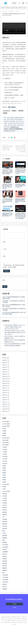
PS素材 (4, 482)
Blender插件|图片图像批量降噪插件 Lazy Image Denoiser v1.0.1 (7, 215)
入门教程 (4, 498)
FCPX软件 (5, 458)
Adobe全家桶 (5, 426)
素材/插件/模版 (14, 7)
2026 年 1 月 (5, 374)
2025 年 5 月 (5, 392)
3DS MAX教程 (6, 424)
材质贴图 (4, 535)
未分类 (4, 533)
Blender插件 (5, 440)
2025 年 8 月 (5, 385)
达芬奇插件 (12, 11)
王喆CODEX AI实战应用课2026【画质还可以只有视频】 (14, 309)
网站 (4, 256)
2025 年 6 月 (5, 390)
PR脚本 (4, 472)
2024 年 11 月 (6, 406)
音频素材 (4, 589)
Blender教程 (5, 442)
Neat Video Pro (6, 110)
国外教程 (4, 512)
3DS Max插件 (5, 421)
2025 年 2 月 (5, 399)
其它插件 (4, 500)
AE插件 (4, 428)
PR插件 (4, 465)
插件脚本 (21, 7)
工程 (3, 517)
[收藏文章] (8, 137)
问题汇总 (4, 586)
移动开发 (4, 554)
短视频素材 (5, 551)
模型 (3, 540)
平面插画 (4, 519)
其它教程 (4, 503)
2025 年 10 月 (6, 381)
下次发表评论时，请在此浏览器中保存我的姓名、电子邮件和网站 (13, 266)
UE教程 (4, 486)
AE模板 (4, 433)
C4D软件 (4, 454)
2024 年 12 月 (6, 404)
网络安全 (4, 565)
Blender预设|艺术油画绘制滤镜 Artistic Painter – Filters (7, 148)
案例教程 (4, 537)
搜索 (3, 280)
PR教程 (4, 468)
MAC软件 (4, 463)
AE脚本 (4, 435)
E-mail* (5, 249)
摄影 (3, 530)
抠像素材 (4, 524)
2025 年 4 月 (5, 395)
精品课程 (4, 561)
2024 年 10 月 (6, 409)
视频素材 (4, 568)
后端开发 (4, 510)
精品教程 (4, 558)
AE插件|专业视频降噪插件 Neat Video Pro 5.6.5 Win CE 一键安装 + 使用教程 (20, 149)
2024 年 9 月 (5, 411)
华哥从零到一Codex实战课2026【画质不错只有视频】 (13, 301)
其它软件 (4, 505)
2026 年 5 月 (5, 365)
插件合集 (4, 526)
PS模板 (4, 479)
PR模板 (4, 470)
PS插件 (4, 475)
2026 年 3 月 (5, 369)
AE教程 (4, 431)
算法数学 (4, 556)
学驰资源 (8, 7)
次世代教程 (5, 544)
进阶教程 (4, 584)
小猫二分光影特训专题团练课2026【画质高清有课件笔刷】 (13, 297)
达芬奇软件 (5, 582)
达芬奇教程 (5, 577)
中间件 (4, 489)
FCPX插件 (5, 456)
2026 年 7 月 (5, 360)
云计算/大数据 (6, 491)
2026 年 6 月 (5, 362)
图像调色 (4, 514)
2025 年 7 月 (5, 388)
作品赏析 (4, 496)
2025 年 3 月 (5, 397)
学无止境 (7, 325)
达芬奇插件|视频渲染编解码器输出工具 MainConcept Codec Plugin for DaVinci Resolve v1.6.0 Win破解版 (20, 216)
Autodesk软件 (6, 438)
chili (6, 330)
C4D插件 (4, 447)
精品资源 (4, 563)
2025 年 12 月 (6, 376)
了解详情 (14, 607)
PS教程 (4, 477)
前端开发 (4, 507)
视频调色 (4, 570)
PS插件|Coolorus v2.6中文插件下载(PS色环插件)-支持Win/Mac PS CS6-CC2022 (15, 327)
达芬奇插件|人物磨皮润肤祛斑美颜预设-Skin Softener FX (20, 185)
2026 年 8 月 (5, 358)
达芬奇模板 (5, 579)
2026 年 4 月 (5, 367)
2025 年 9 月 (5, 383)
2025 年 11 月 (6, 378)
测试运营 (4, 549)
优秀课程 (4, 493)
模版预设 (4, 542)
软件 (3, 572)
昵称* (4, 242)
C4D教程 (4, 449)
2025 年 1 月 (5, 402)
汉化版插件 (5, 547)
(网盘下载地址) (12, 107)
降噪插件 (5, 113)
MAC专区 (4, 461)
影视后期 (4, 521)
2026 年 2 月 (5, 371)
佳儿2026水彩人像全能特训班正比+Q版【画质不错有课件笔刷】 (13, 313)
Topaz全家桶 (5, 484)
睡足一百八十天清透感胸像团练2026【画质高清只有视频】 (13, 305)
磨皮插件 (14, 110)
